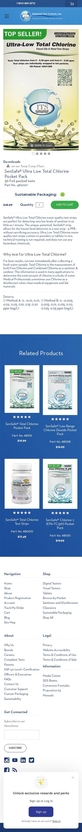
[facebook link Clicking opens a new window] (6, 770)
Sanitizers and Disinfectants (60, 602)
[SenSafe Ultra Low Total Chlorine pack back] (37, 153)
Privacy (47, 645)
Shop (7, 588)
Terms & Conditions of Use (59, 654)
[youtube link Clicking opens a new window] (14, 760)
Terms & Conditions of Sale (60, 659)
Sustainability (12, 698)
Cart (7, 612)
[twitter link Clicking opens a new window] (31, 760)
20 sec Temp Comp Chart (27, 166)
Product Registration (17, 598)
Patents (9, 664)
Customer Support (16, 689)
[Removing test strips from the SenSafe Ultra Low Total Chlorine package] (45, 153)
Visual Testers (51, 588)
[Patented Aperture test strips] (49, 153)
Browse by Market (54, 598)
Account (9, 602)
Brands (8, 650)
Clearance (49, 607)
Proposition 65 (52, 690)
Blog (7, 617)
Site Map (10, 622)
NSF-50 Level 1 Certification (21, 669)
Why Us (9, 645)
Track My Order (14, 607)
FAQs (7, 679)
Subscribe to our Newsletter (14, 723)
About (8, 593)
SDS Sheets (50, 680)
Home (8, 583)
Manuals (48, 695)
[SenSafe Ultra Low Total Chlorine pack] (33, 153)
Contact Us (11, 684)
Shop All (48, 617)
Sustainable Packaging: (36, 194)
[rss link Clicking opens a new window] (14, 770)
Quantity (26, 205)
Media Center (52, 675)
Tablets (47, 593)
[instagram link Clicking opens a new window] (6, 760)
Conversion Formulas (56, 685)
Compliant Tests (14, 659)
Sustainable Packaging (57, 612)
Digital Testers (52, 583)
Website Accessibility (56, 650)
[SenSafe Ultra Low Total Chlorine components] (41, 153)
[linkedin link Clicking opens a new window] (23, 760)
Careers (9, 654)
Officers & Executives (17, 674)
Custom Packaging (16, 693)
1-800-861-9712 (26, 3)
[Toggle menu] (11, 16)
